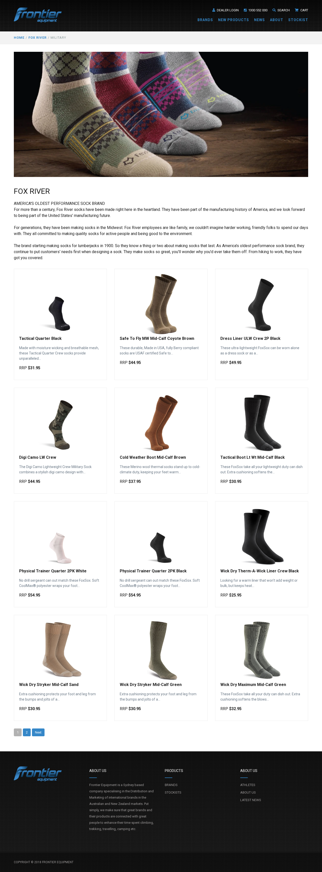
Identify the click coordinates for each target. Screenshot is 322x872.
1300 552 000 (257, 10)
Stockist (298, 20)
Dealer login (227, 10)
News (259, 20)
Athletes (247, 785)
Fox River (37, 37)
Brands (205, 20)
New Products (233, 20)
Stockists (173, 792)
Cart (304, 10)
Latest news (250, 800)
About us (248, 792)
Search (283, 10)
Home (19, 37)
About (276, 20)
